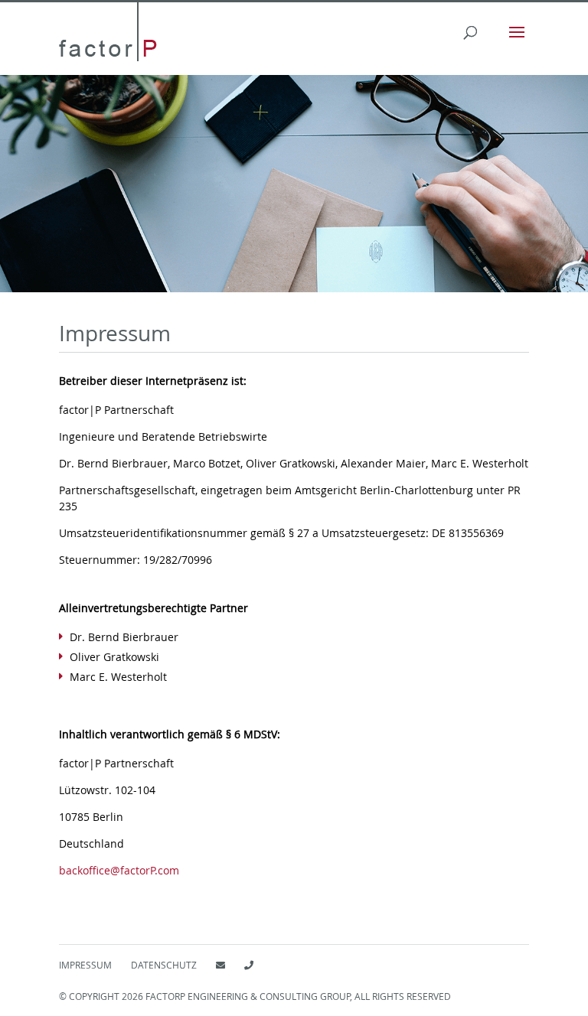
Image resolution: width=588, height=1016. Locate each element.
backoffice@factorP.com (119, 870)
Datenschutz (164, 965)
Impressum (85, 965)
